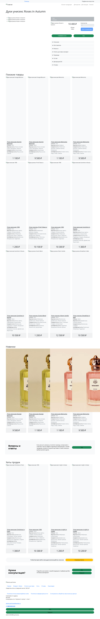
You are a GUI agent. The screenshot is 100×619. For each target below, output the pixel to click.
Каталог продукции (66, 4)
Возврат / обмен (17, 586)
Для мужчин (77, 4)
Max (84, 36)
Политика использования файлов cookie (18, 593)
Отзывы (43, 586)
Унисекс (91, 4)
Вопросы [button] (56, 48)
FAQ (82, 447)
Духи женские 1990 (13, 227)
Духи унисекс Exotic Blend (37, 316)
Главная (9, 586)
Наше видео (51, 586)
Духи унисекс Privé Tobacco (38, 227)
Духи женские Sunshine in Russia (81, 228)
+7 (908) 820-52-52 (10, 606)
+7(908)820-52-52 (62, 36)
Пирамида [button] (56, 55)
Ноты (37, 586)
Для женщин (84, 4)
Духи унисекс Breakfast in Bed (81, 316)
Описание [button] (56, 42)
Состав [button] (55, 58)
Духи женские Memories (59, 142)
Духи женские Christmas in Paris (16, 530)
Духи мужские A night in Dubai (59, 530)
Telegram (81, 573)
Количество (84, 23)
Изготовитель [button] (57, 45)
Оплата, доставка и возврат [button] (61, 52)
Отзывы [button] (56, 65)
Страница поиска (79, 560)
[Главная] (9, 4)
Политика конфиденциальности (39, 593)
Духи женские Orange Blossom (14, 142)
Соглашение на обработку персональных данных (63, 593)
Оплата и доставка (29, 586)
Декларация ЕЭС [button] (58, 61)
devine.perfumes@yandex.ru (13, 603)
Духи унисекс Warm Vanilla (60, 316)
